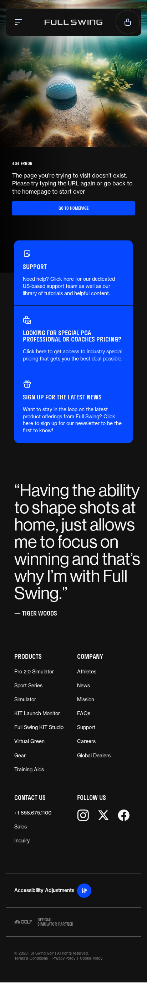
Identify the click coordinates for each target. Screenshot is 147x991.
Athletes (86, 671)
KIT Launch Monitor (37, 713)
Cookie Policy (91, 958)
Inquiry (22, 840)
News (83, 685)
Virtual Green (29, 741)
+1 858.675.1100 (32, 813)
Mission (85, 699)
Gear (20, 755)
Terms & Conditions (31, 958)
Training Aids (29, 769)
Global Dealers (94, 755)
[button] (19, 22)
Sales (20, 826)
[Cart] (128, 22)
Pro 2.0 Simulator (34, 671)
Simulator (25, 699)
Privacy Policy (63, 958)
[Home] (73, 22)
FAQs (83, 713)
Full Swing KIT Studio (39, 727)
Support (86, 727)
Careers (86, 741)
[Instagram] (83, 815)
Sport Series (28, 685)
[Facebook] (124, 815)
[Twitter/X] (103, 815)
